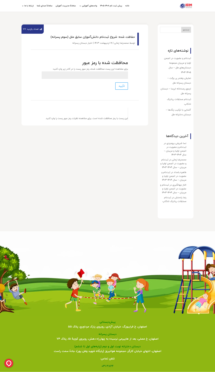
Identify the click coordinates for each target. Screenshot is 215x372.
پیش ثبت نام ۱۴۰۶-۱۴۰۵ (111, 6)
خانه (127, 6)
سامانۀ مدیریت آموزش (66, 6)
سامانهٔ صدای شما (44, 6)
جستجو (186, 29)
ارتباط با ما (29, 6)
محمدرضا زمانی (121, 43)
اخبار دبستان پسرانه (82, 43)
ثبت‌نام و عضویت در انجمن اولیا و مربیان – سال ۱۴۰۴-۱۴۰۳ (175, 151)
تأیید (121, 86)
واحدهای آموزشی (89, 6)
